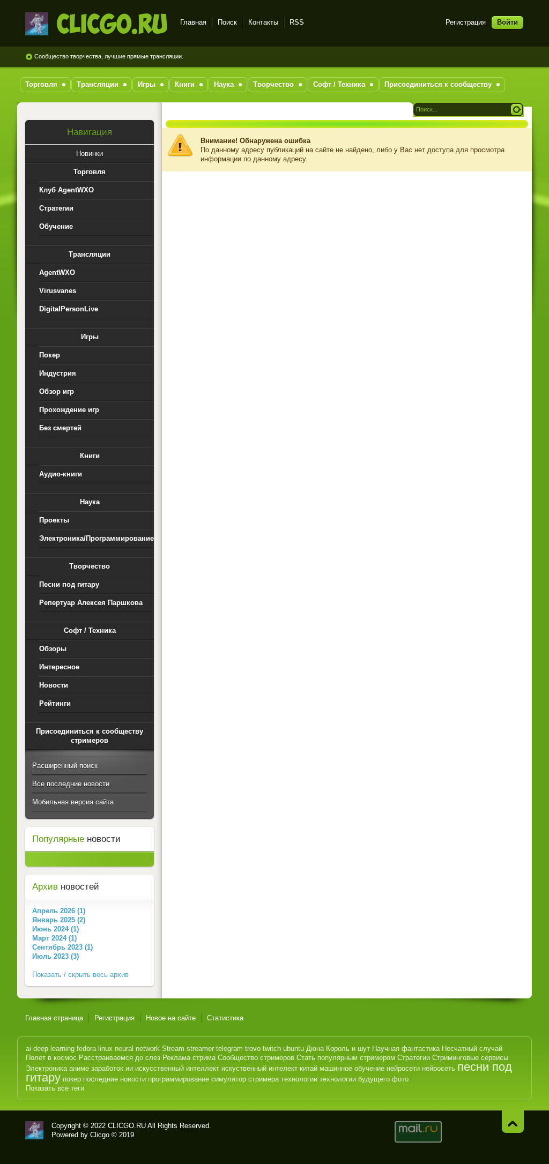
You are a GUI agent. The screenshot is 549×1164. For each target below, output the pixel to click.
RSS (297, 22)
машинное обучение (352, 1068)
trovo (253, 1048)
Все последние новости (70, 784)
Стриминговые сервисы (470, 1058)
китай (308, 1068)
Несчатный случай (472, 1048)
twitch (272, 1048)
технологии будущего (355, 1079)
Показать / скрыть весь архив (80, 975)
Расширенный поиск (65, 766)
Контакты (263, 22)
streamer (200, 1048)
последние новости (114, 1079)
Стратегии (413, 1058)
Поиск (227, 22)
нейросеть (438, 1068)
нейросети (403, 1068)
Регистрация (466, 22)
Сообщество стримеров (256, 1058)
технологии (299, 1079)
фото (400, 1079)
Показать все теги (55, 1088)
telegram (229, 1048)
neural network (137, 1048)
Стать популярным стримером (345, 1058)
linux (105, 1048)
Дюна (315, 1048)
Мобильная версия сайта (73, 802)
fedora (86, 1048)
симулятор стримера (245, 1079)
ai (28, 1048)
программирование (178, 1079)
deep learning (54, 1048)
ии (129, 1068)
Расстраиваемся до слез (119, 1058)
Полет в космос (51, 1058)
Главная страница (54, 1018)
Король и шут (348, 1048)
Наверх (513, 1121)
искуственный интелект (259, 1068)
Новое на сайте (171, 1018)
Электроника (46, 1068)
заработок (107, 1068)
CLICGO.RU (127, 1126)
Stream (173, 1048)
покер (72, 1079)
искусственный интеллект (177, 1068)
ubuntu (293, 1048)
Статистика (225, 1018)
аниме (79, 1068)
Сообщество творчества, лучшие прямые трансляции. (108, 56)
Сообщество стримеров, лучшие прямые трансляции (96, 23)
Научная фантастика (406, 1048)
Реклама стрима (189, 1058)
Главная (193, 22)
